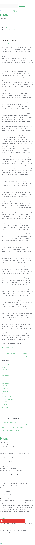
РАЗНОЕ (4, 410)
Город (5, 27)
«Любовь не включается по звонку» (12, 427)
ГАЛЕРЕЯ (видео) (7, 394)
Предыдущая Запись (9, 354)
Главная (6, 21)
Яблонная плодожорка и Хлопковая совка (14, 433)
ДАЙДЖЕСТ (5, 402)
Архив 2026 (5, 388)
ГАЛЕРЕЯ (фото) (7, 396)
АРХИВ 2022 (5, 378)
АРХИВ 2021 (5, 375)
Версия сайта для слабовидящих (14, 521)
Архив (5, 32)
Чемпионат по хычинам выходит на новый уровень (17, 425)
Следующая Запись (25, 354)
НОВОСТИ (5, 407)
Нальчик (2, 1)
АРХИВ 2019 (5, 370)
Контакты (6, 34)
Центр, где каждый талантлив (10, 430)
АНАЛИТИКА (6, 364)
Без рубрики (6, 391)
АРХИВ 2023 (5, 380)
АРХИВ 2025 (5, 386)
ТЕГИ (3, 412)
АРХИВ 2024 (5, 383)
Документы (7, 25)
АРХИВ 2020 (5, 372)
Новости (6, 23)
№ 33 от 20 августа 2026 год (10, 422)
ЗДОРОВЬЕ (5, 404)
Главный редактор (9, 29)
